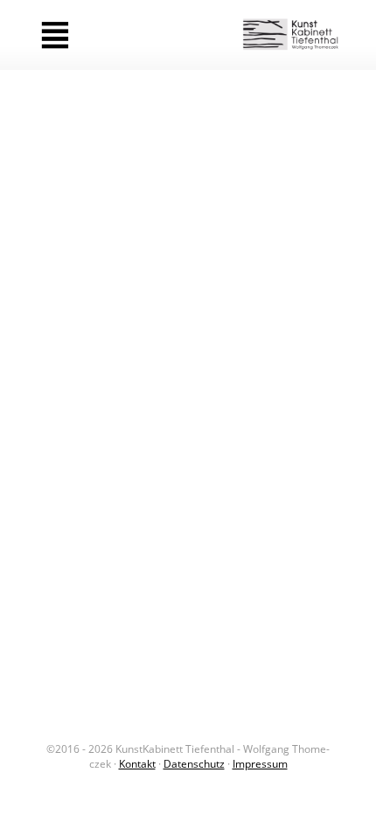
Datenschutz (194, 763)
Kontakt (137, 763)
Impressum (260, 763)
